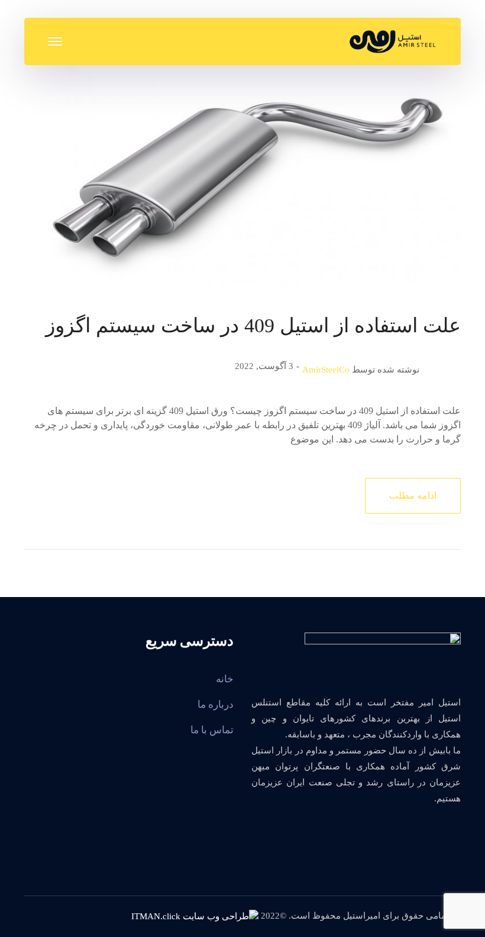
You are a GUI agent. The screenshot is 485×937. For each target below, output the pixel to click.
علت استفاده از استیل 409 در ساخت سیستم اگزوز (253, 325)
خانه (225, 679)
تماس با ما (212, 730)
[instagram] (449, 830)
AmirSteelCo (326, 369)
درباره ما (216, 704)
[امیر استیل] (392, 41)
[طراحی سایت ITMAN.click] (194, 915)
